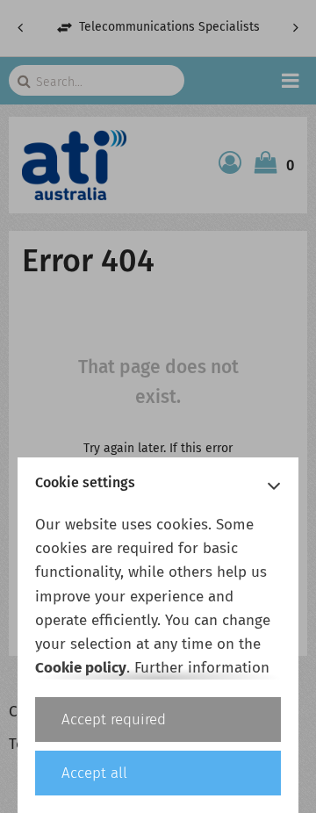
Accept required (113, 719)
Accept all (94, 773)
